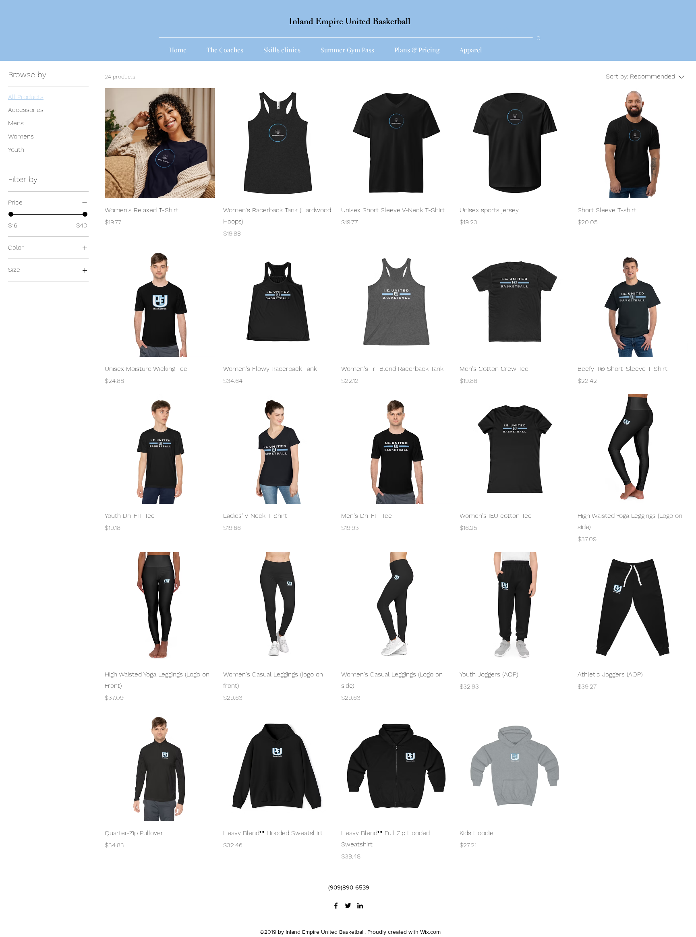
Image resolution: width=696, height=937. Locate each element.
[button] (538, 35)
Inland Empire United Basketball (349, 23)
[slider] (11, 214)
